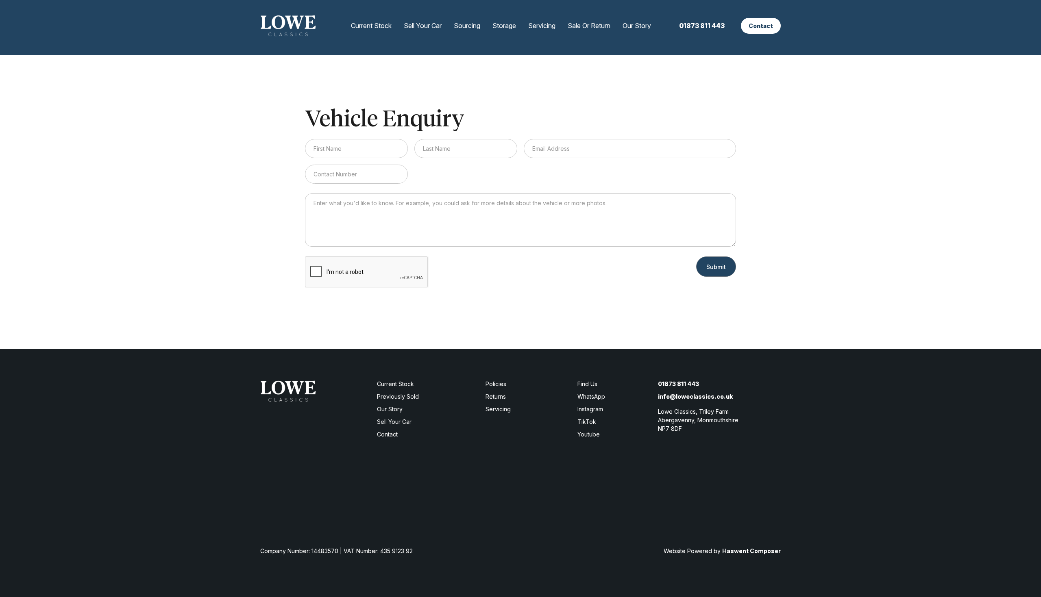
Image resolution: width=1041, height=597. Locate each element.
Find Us (587, 383)
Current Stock (371, 26)
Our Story (637, 26)
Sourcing (467, 26)
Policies (496, 383)
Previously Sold (398, 396)
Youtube (588, 434)
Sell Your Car (423, 26)
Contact (761, 25)
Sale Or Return (589, 26)
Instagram (590, 409)
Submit (716, 266)
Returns (496, 396)
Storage (504, 26)
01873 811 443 (702, 26)
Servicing (541, 26)
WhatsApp (591, 396)
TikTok (586, 421)
